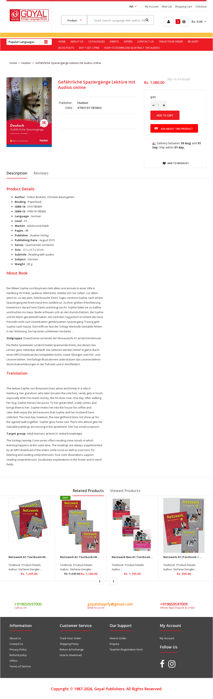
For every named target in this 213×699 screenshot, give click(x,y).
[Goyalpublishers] (29, 20)
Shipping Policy (69, 644)
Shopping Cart (183, 6)
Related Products (88, 490)
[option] (29, 112)
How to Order (118, 638)
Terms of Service (20, 666)
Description (16, 173)
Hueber (26, 63)
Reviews (40, 173)
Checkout (201, 6)
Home (13, 63)
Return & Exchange (72, 649)
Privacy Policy (18, 649)
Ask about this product (177, 129)
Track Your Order (70, 638)
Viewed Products (125, 490)
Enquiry (114, 644)
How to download (71, 655)
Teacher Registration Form (126, 649)
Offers (14, 661)
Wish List (167, 6)
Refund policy (18, 655)
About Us (15, 638)
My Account (152, 6)
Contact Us (16, 644)
